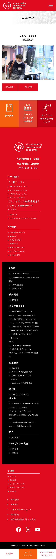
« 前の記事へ (10, 87)
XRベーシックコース (17, 198)
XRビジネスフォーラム (20, 394)
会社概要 (15, 449)
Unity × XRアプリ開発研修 (22, 372)
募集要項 (13, 236)
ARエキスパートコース (18, 186)
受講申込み (14, 244)
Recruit (14, 504)
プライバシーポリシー (21, 509)
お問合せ (13, 491)
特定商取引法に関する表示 (23, 519)
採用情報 (15, 453)
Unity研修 (15, 368)
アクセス (13, 476)
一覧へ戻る (28, 87)
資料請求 (13, 480)
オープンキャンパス (17, 251)
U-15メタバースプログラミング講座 (23, 218)
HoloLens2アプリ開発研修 (22, 383)
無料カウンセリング (17, 247)
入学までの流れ (15, 240)
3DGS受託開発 (17, 285)
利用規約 (15, 514)
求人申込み (16, 437)
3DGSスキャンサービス (21, 274)
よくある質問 (15, 255)
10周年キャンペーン (17, 232)
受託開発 (15, 300)
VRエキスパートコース (18, 190)
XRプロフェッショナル (18, 194)
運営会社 (15, 499)
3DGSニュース (17, 288)
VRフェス (13, 215)
